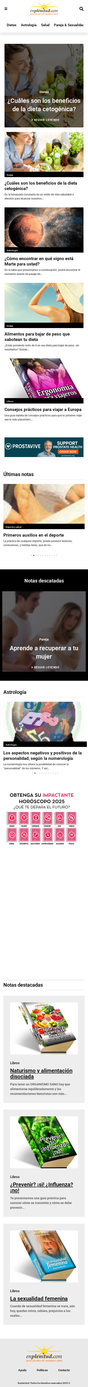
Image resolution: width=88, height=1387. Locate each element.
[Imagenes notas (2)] (44, 455)
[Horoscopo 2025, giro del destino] (42, 844)
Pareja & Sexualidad (69, 25)
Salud (45, 25)
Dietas (11, 25)
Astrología (29, 25)
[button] (31, 555)
